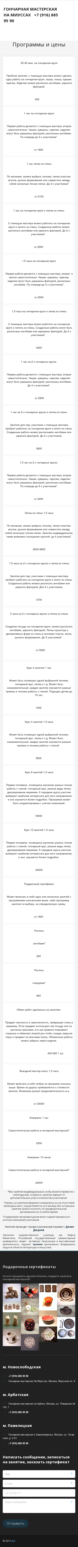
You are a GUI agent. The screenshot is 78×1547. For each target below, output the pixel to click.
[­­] (33, 32)
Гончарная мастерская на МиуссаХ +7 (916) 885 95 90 (31, 14)
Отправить (15, 1523)
